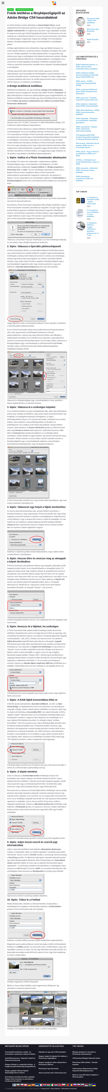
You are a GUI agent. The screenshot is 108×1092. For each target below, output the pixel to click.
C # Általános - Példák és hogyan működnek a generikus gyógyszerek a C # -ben (93, 229)
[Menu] (3, 3)
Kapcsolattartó (55, 1088)
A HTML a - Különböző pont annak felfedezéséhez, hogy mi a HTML (87, 162)
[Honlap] (54, 3)
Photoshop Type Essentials (49, 1068)
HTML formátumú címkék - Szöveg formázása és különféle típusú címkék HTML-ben (87, 75)
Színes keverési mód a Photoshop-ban (52, 1073)
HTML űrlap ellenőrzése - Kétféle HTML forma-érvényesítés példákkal (87, 112)
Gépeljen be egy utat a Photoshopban (52, 1052)
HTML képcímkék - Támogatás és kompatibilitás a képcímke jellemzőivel (87, 120)
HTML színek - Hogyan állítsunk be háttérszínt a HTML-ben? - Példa (87, 154)
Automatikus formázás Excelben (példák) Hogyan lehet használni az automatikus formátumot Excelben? (19, 1079)
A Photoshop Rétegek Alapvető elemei (86, 1058)
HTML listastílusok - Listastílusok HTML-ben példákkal (84, 178)
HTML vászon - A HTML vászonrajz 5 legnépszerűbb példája (86, 83)
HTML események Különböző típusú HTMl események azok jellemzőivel (86, 91)
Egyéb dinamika (92, 39)
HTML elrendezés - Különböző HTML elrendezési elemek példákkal (87, 170)
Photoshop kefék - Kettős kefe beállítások (93, 20)
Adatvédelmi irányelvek (69, 1088)
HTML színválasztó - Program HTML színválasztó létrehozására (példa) (86, 129)
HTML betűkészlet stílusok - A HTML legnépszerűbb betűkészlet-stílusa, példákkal (86, 66)
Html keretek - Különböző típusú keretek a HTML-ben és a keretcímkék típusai (87, 145)
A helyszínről (45, 1088)
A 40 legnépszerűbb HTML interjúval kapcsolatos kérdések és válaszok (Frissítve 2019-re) (87, 137)
